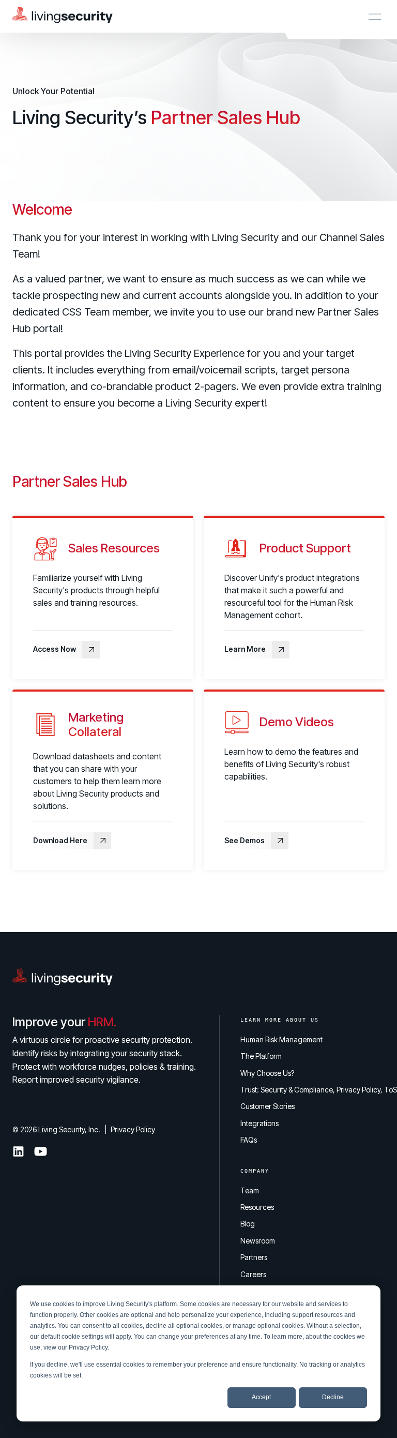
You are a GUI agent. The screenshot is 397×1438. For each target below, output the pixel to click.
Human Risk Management (281, 1039)
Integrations (259, 1123)
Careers (253, 1274)
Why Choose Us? (267, 1073)
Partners (253, 1257)
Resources (257, 1207)
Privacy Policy (88, 1347)
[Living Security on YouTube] (41, 1151)
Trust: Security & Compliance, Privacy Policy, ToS (318, 1089)
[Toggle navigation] (375, 16)
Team (249, 1190)
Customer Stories (267, 1106)
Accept (261, 1397)
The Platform (261, 1056)
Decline (333, 1397)
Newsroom (257, 1240)
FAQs (248, 1139)
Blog (247, 1223)
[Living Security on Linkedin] (18, 1151)
